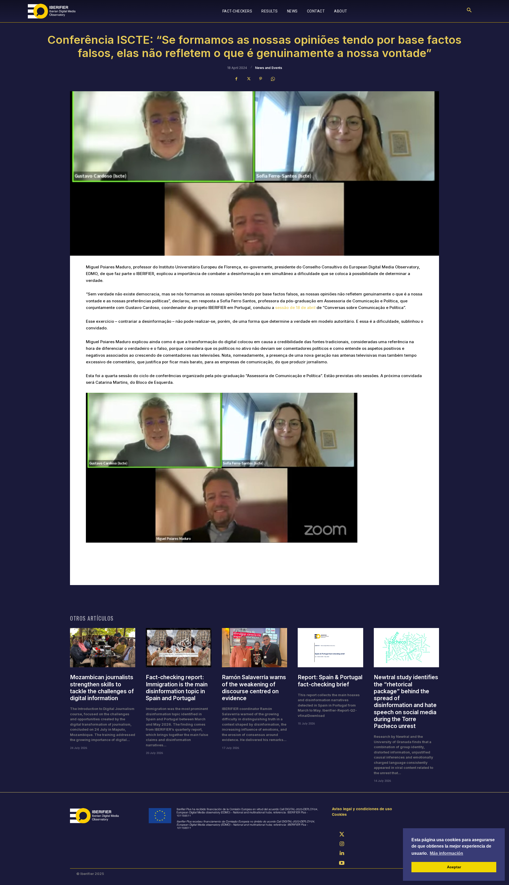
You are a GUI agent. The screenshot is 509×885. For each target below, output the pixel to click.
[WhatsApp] (272, 78)
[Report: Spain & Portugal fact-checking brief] (330, 647)
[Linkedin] (341, 854)
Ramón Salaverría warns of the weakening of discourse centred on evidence (254, 687)
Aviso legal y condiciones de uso (362, 809)
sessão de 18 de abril (295, 307)
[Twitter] (248, 78)
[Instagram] (341, 844)
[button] (469, 11)
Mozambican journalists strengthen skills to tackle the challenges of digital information (102, 687)
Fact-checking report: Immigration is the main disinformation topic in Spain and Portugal (177, 687)
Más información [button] (446, 853)
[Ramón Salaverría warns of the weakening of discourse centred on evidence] (254, 647)
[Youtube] (341, 863)
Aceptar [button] (454, 867)
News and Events (268, 67)
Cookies (339, 815)
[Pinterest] (260, 78)
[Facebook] (236, 78)
